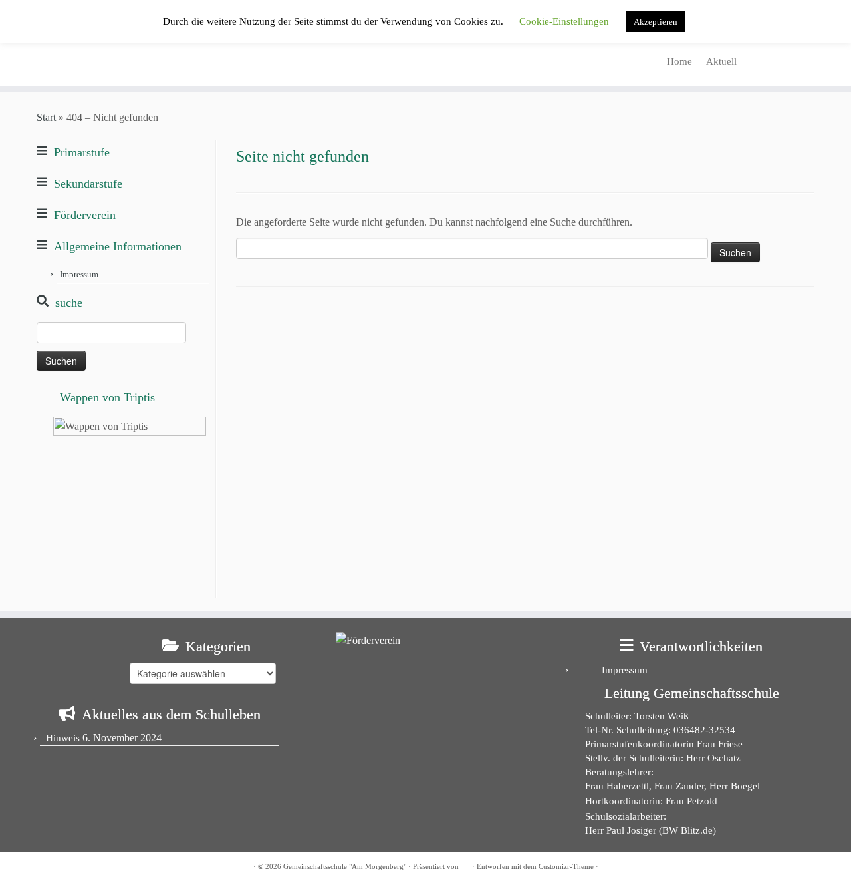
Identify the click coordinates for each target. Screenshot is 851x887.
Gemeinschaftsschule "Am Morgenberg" (344, 866)
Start (46, 117)
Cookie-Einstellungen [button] (564, 21)
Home (679, 61)
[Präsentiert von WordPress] (465, 864)
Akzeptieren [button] (655, 22)
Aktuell (721, 61)
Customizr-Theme (566, 866)
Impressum (79, 274)
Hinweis (63, 738)
